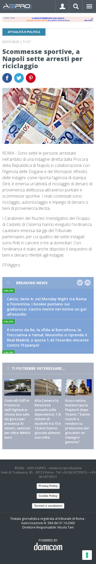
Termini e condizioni (48, 506)
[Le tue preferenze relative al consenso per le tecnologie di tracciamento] (87, 555)
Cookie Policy (48, 496)
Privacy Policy (48, 486)
